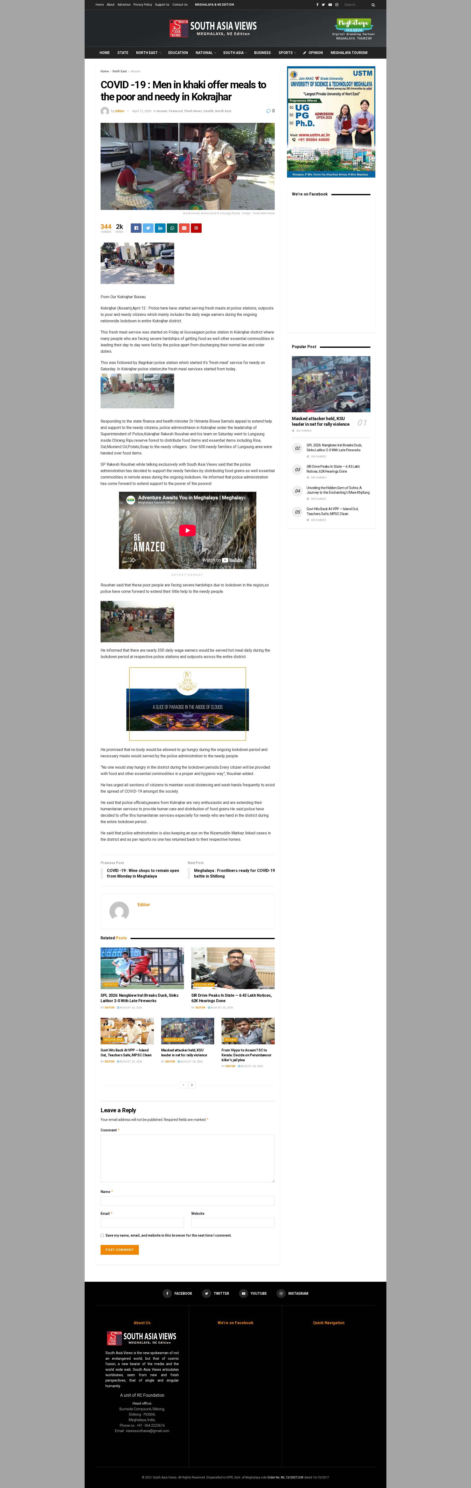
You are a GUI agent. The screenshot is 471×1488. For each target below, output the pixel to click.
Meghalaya (204, 984)
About (111, 4)
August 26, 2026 (130, 1007)
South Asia (233, 53)
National (204, 53)
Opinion (316, 53)
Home (100, 4)
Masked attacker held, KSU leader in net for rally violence (320, 421)
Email (107, 1213)
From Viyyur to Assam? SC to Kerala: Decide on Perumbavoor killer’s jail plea (247, 1055)
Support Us (162, 4)
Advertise (124, 4)
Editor (119, 111)
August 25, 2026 (221, 1007)
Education (178, 53)
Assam (136, 71)
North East (147, 53)
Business (262, 53)
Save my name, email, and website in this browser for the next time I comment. (168, 1235)
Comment (110, 1130)
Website (197, 1214)
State (123, 53)
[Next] (192, 1085)
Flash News (193, 111)
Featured (176, 111)
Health (208, 111)
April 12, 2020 (141, 111)
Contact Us (180, 4)
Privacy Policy (142, 4)
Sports (286, 53)
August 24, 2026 (251, 1066)
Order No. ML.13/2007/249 (285, 1477)
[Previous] (183, 1085)
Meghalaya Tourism (349, 53)
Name (107, 1191)
